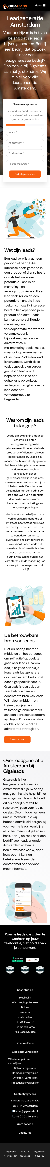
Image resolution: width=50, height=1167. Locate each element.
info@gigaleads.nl (27, 1111)
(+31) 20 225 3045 (26, 1116)
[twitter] (22, 978)
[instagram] (27, 978)
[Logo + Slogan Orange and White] (15, 6)
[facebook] (17, 978)
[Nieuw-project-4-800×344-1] (32, 958)
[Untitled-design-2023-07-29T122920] (25, 966)
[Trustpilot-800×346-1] (17, 958)
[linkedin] (33, 978)
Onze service (25, 1124)
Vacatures (25, 1132)
